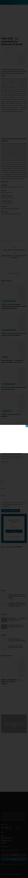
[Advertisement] (14, 439)
